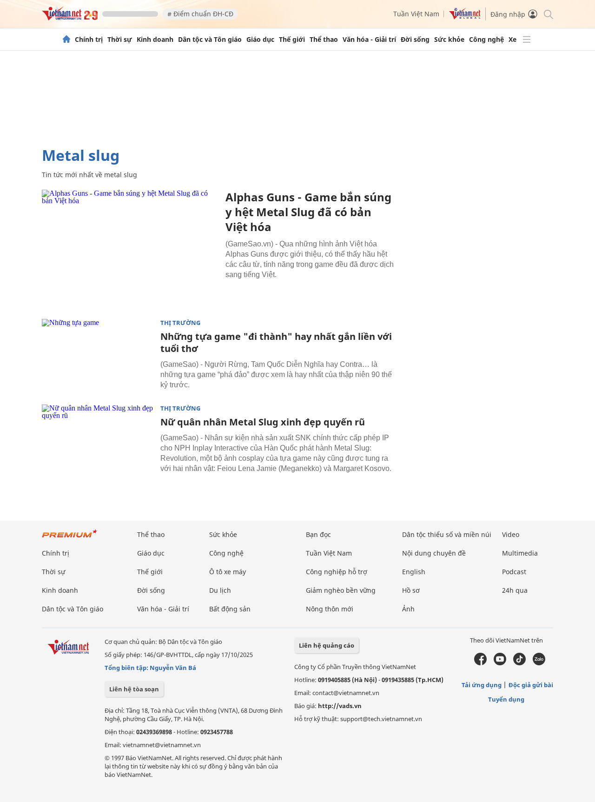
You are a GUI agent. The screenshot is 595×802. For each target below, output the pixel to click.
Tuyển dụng (506, 699)
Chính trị (89, 39)
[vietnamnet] (70, 18)
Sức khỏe (449, 39)
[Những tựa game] (97, 356)
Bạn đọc (318, 534)
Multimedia (520, 553)
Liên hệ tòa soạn (134, 689)
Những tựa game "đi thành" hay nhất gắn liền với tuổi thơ (276, 342)
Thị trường (180, 323)
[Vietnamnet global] (465, 17)
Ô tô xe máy (227, 571)
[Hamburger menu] (526, 39)
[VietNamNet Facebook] (480, 663)
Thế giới (292, 39)
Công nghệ (486, 39)
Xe (512, 39)
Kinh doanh (155, 39)
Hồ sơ (411, 590)
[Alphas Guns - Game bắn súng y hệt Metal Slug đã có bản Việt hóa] (130, 248)
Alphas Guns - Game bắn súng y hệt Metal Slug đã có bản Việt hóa (308, 211)
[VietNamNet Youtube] (500, 663)
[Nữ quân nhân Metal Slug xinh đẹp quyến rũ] (97, 441)
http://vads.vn (340, 706)
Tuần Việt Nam (416, 13)
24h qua (515, 590)
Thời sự (119, 39)
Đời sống (415, 39)
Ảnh (408, 608)
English (413, 571)
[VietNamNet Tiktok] (519, 663)
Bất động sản (230, 608)
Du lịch (220, 590)
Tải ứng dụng (482, 685)
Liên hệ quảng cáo (326, 645)
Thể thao (324, 39)
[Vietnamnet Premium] (70, 538)
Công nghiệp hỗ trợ (336, 571)
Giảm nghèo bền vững (341, 590)
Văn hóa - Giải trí (369, 39)
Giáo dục (260, 39)
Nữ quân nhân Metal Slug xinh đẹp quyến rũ (262, 422)
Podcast (514, 571)
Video (510, 534)
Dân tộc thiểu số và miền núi (446, 534)
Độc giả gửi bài (531, 685)
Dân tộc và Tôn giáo (210, 39)
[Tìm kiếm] (547, 13)
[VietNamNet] (66, 39)
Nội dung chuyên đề (434, 553)
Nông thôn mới (329, 608)
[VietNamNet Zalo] (539, 663)
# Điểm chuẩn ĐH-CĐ (200, 13)
